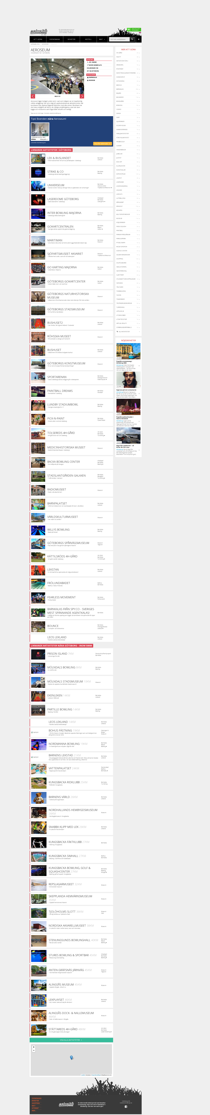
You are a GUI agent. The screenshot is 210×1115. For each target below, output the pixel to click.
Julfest (118, 158)
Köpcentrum (120, 174)
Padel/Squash (121, 226)
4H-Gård (119, 53)
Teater (118, 295)
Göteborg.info (35, 44)
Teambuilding (121, 291)
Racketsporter (121, 247)
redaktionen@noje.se (126, 1103)
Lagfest (119, 178)
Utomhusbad (121, 315)
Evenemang (55, 39)
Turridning (120, 307)
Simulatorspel (121, 267)
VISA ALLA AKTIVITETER (70, 1040)
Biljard (118, 93)
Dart (118, 117)
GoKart (119, 146)
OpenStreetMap (96, 1075)
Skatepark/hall (121, 271)
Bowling (119, 105)
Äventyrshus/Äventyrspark (126, 73)
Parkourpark (121, 239)
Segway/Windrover (123, 255)
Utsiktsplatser (121, 319)
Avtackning (120, 81)
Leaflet (83, 1075)
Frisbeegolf (120, 142)
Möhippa (119, 210)
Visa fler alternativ (101, 143)
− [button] (33, 1050)
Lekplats (119, 194)
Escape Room (121, 125)
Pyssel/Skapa (120, 243)
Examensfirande (122, 129)
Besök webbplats (95, 65)
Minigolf (119, 206)
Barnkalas (119, 89)
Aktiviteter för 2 (122, 61)
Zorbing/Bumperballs (124, 327)
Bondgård (120, 101)
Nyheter (71, 39)
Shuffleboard (121, 263)
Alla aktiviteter (124, 332)
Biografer (119, 97)
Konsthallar (120, 170)
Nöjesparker (120, 222)
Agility (118, 57)
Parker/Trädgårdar (123, 234)
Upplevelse (120, 311)
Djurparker (120, 121)
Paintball (119, 230)
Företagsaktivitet (122, 138)
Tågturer (119, 287)
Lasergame (120, 182)
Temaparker (120, 299)
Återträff (119, 69)
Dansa (118, 113)
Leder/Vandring (122, 186)
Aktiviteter (45, 44)
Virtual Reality (121, 323)
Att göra (38, 39)
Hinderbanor (121, 150)
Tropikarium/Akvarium (124, 303)
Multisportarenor (123, 214)
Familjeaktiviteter (122, 134)
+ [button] (33, 1047)
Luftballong (120, 198)
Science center (121, 251)
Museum (119, 218)
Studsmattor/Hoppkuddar (125, 279)
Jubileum (119, 154)
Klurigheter (120, 166)
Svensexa (119, 283)
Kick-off (119, 162)
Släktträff (120, 275)
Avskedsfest (120, 77)
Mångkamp (120, 202)
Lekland (119, 190)
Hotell (88, 39)
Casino (118, 109)
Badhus (119, 85)
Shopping (119, 259)
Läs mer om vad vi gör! (95, 1106)
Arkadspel (119, 65)
